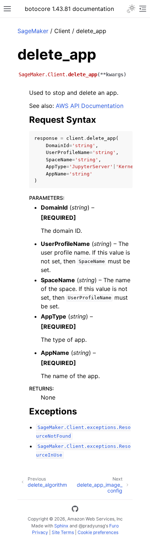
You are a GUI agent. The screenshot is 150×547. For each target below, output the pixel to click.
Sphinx (61, 525)
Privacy (40, 532)
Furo (114, 525)
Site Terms (63, 532)
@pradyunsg (92, 525)
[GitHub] (75, 510)
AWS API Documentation (89, 105)
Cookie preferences (98, 532)
